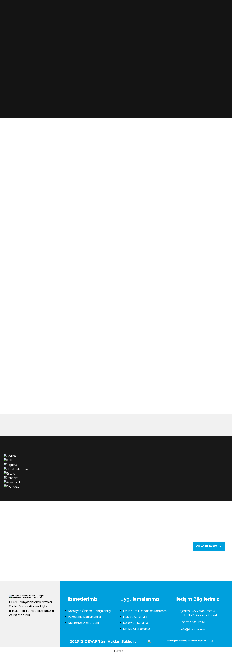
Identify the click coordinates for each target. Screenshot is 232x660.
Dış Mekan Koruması (137, 629)
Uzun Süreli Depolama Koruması (145, 611)
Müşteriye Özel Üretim (83, 623)
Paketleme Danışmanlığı (84, 617)
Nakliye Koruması (135, 617)
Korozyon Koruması (136, 623)
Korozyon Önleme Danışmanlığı (89, 611)
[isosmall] (185, 641)
